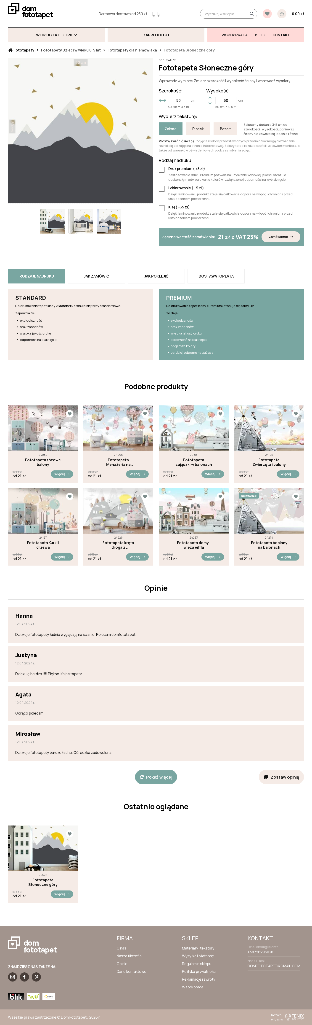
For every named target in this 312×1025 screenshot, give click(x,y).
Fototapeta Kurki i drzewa (43, 545)
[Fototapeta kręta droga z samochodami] (118, 511)
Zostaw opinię (285, 777)
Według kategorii (54, 35)
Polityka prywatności (199, 971)
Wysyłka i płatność (198, 955)
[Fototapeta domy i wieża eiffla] (194, 511)
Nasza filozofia (129, 955)
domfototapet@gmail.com (274, 965)
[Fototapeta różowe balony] (43, 428)
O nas (121, 948)
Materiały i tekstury (198, 948)
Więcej (59, 474)
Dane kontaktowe (131, 971)
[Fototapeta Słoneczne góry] (43, 848)
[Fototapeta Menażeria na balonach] (118, 428)
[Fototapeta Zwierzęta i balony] (269, 428)
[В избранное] (267, 13)
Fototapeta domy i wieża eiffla (193, 545)
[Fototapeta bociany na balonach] (269, 511)
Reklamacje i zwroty (198, 979)
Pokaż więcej (159, 777)
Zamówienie (278, 237)
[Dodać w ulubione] (69, 413)
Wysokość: (218, 91)
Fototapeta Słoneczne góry (43, 882)
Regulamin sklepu (196, 963)
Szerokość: (170, 91)
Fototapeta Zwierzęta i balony (269, 462)
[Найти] (252, 14)
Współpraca (192, 987)
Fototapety (23, 50)
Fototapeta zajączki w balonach (193, 462)
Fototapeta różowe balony (43, 462)
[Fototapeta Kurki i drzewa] (43, 511)
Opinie (122, 963)
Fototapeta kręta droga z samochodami (118, 545)
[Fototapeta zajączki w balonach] (194, 428)
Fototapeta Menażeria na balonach (118, 462)
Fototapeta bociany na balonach (269, 545)
